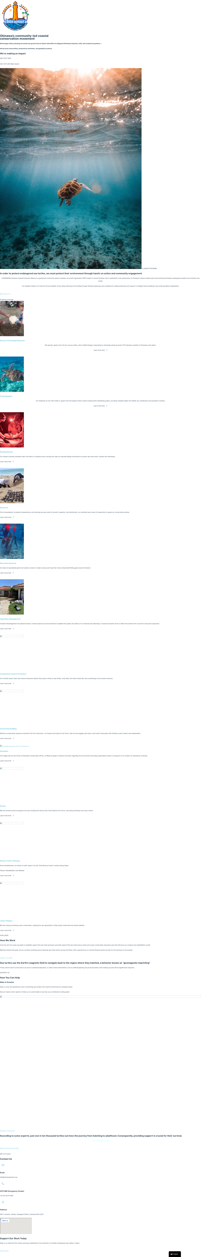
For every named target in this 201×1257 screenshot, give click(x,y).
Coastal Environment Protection (13, 674)
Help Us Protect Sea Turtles (9, 1148)
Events (3, 806)
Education (4, 751)
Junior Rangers (6, 921)
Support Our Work (6, 958)
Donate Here (4, 1251)
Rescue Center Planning (10, 861)
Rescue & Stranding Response (12, 340)
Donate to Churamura (7, 1131)
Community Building (8, 729)
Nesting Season (6, 452)
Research (4, 508)
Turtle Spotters (6, 396)
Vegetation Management (10, 619)
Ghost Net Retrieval (8, 563)
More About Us (5, 294)
